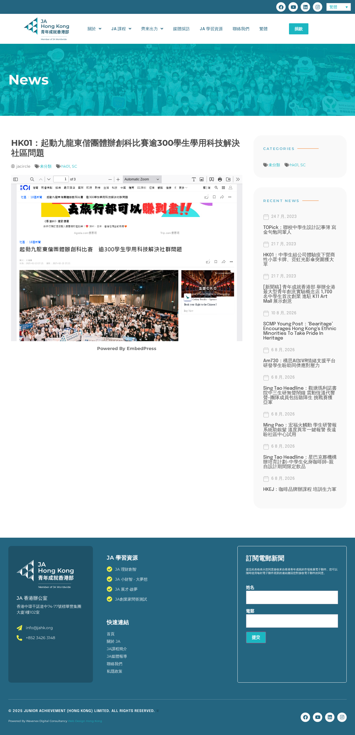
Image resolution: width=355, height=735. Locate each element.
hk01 (65, 166)
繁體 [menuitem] (333, 7)
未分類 (46, 166)
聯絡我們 (241, 29)
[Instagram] (317, 7)
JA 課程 (118, 29)
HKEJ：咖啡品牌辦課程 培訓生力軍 (299, 489)
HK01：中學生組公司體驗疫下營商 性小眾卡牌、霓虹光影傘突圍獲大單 (301, 260)
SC (74, 166)
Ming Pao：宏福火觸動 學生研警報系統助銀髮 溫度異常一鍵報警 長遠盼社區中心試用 (300, 430)
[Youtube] (293, 7)
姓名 (250, 587)
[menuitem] (338, 7)
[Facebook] (281, 7)
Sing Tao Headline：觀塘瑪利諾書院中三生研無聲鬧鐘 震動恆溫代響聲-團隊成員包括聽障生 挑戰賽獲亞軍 (300, 395)
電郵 (250, 611)
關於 (92, 29)
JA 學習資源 (211, 29)
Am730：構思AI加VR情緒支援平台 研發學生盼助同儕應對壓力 (299, 363)
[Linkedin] (305, 7)
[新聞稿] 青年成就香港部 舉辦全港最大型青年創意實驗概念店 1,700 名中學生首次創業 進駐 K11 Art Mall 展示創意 (299, 294)
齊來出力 (149, 29)
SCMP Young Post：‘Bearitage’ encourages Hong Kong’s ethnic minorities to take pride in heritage (299, 331)
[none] (338, 7)
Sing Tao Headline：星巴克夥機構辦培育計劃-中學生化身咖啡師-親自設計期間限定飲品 (300, 462)
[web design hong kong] (157, 711)
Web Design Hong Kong (85, 721)
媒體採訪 (181, 29)
